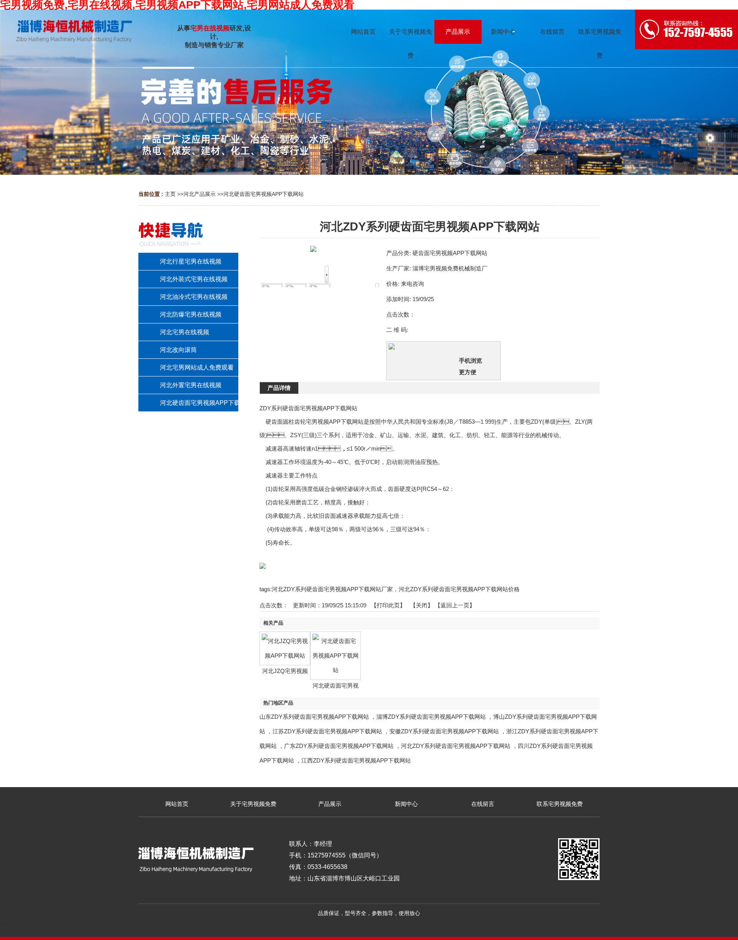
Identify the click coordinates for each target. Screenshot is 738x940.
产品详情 (279, 388)
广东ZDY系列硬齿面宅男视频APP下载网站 (339, 746)
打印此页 (388, 605)
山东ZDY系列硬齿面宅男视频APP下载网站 (314, 716)
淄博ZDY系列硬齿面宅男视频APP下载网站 (431, 716)
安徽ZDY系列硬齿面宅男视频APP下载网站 (444, 731)
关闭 (421, 605)
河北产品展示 (199, 194)
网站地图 (11, 924)
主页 (170, 194)
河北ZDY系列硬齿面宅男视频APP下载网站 (455, 746)
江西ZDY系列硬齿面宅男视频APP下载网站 (356, 760)
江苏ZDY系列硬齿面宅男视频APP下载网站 (327, 731)
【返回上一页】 (455, 605)
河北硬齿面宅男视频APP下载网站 (263, 194)
